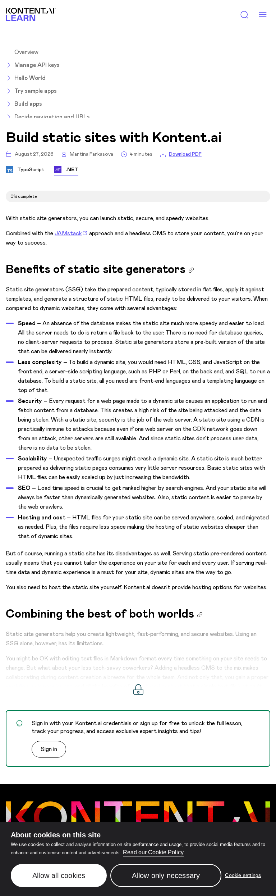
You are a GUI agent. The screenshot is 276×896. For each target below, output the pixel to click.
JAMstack (68, 233)
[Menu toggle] (262, 14)
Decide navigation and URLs (52, 116)
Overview (26, 52)
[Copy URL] (191, 270)
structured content (156, 686)
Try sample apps (35, 91)
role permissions (52, 686)
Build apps (28, 104)
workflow (17, 686)
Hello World (30, 78)
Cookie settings (243, 875)
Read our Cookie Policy (153, 852)
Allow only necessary (166, 875)
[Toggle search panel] (244, 14)
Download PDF (185, 154)
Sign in (49, 749)
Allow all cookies (58, 875)
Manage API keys (37, 65)
